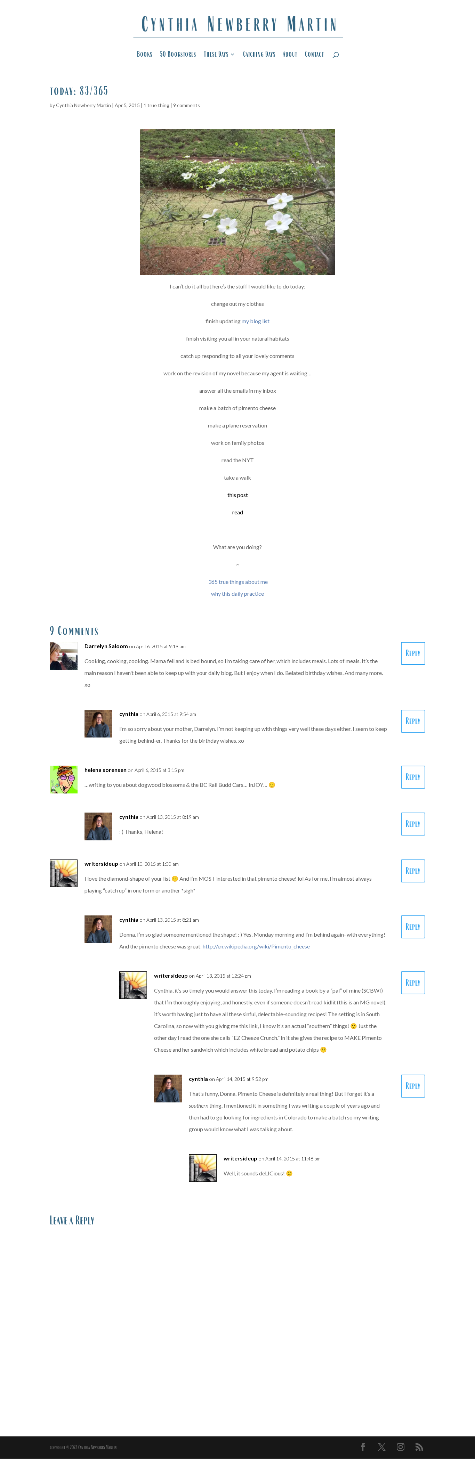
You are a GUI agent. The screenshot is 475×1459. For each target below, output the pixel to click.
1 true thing (156, 105)
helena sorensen (105, 769)
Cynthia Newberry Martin (83, 105)
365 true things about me (238, 581)
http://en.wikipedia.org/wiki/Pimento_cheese (256, 946)
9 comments (186, 105)
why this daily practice (237, 593)
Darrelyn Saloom (106, 646)
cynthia (128, 713)
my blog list (255, 321)
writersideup (101, 863)
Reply (413, 653)
